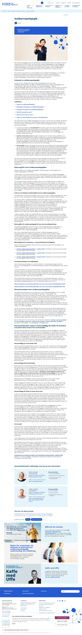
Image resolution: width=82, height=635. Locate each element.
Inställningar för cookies (62, 624)
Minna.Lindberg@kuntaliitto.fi (36, 481)
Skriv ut (27, 519)
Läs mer (22, 558)
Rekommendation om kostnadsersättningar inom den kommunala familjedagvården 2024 (39, 286)
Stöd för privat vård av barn (25, 114)
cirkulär (18, 179)
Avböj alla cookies (62, 621)
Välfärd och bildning (11, 11)
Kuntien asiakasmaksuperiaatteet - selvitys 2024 (31, 249)
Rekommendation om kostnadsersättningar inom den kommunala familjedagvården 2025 (39, 284)
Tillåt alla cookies (62, 617)
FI (46, 2)
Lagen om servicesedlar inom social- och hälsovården (32, 117)
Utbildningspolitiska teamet (35, 476)
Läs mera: (52, 577)
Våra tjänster (63, 2)
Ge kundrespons (23, 607)
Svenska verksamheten (28, 593)
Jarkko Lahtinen (33, 489)
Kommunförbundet (76, 2)
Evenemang (43, 591)
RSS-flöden (41, 606)
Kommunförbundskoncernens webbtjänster (16, 630)
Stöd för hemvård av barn (24, 112)
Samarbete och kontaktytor (76, 6)
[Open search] (42, 3)
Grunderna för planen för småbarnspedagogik (30, 109)
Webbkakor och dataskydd (44, 607)
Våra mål (69, 2)
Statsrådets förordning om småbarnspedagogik (31, 107)
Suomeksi (66, 14)
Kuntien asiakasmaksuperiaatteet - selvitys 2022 (31, 253)
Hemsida (4, 11)
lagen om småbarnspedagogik (44, 514)
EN (52, 2)
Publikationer (7, 593)
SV (49, 2)
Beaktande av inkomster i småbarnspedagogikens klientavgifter (24, 31)
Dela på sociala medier (36, 519)
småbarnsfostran (32, 514)
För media (22, 610)
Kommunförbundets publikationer (46, 604)
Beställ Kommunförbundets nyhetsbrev (47, 603)
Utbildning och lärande (21, 11)
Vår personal (26, 591)
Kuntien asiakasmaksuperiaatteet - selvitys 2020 (31, 256)
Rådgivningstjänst (8, 591)
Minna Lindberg (33, 472)
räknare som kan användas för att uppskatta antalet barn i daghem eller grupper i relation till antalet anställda (40, 320)
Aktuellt (58, 2)
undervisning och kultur (20, 514)
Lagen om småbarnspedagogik (26, 104)
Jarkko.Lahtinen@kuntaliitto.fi (36, 498)
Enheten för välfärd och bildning (37, 475)
